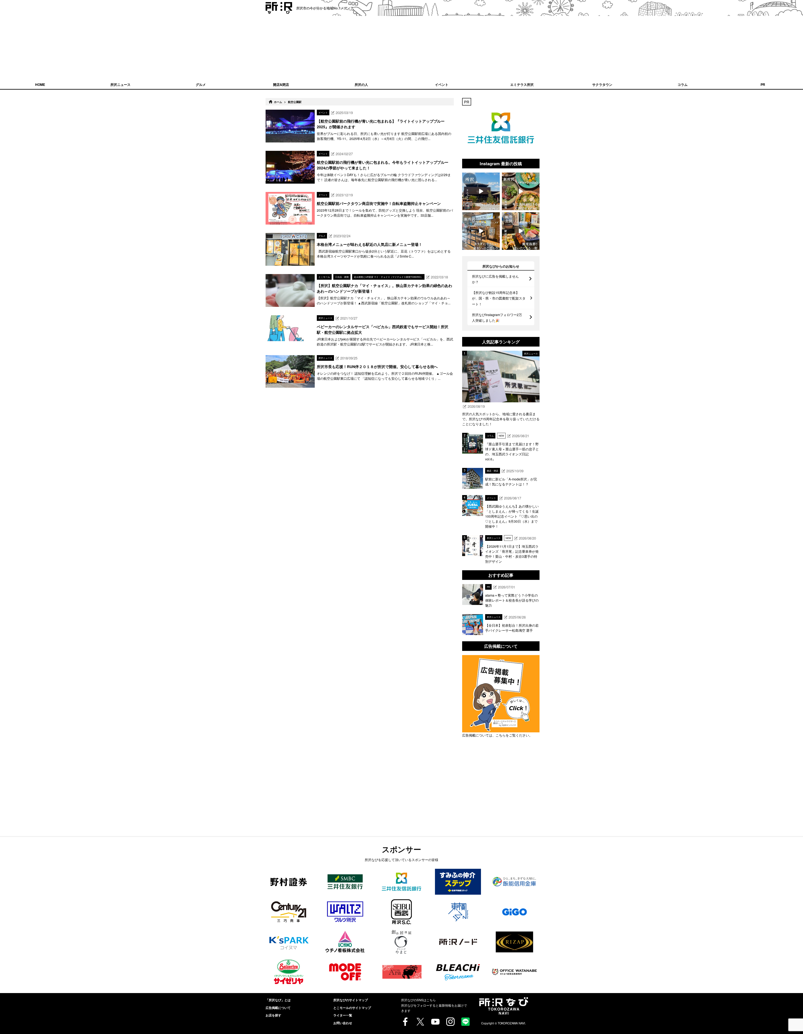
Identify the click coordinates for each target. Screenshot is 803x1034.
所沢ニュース (120, 84)
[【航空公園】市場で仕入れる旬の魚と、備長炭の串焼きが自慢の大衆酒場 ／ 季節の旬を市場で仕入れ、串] (521, 231)
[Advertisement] (401, 47)
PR (763, 84)
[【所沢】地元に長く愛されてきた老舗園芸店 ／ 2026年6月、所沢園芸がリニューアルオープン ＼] (481, 191)
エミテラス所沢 (522, 84)
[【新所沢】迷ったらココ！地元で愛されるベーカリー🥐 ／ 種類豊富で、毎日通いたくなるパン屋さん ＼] (481, 231)
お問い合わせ (342, 1023)
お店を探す (273, 1015)
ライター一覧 (342, 1015)
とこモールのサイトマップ (352, 1007)
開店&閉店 (281, 84)
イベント (441, 84)
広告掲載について (278, 1007)
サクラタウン (602, 84)
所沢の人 (361, 84)
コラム (683, 84)
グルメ (201, 84)
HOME (40, 84)
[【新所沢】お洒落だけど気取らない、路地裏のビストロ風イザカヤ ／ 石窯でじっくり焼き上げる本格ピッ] (521, 191)
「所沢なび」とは (278, 1000)
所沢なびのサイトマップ (350, 1000)
